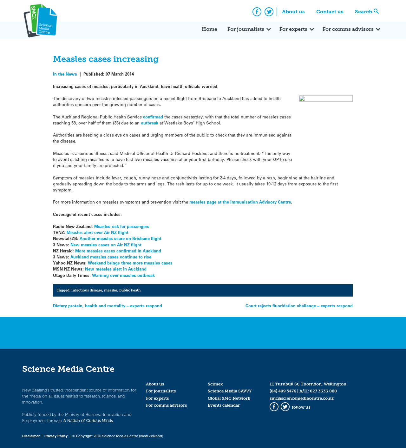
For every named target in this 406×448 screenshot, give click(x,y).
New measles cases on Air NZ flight (105, 244)
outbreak (150, 122)
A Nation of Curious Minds (88, 420)
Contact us (330, 12)
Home (209, 29)
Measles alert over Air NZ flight (97, 232)
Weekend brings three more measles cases (130, 262)
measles (110, 290)
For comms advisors (348, 29)
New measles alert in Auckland (116, 268)
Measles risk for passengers (121, 226)
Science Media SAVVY (230, 391)
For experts (293, 29)
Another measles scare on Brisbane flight (119, 238)
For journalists (245, 29)
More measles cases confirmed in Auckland (118, 250)
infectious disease (86, 290)
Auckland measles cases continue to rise (110, 256)
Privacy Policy (56, 435)
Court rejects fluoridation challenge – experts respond (299, 305)
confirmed (153, 116)
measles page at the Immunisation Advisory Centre (239, 201)
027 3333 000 (323, 391)
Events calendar (224, 405)
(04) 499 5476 (283, 391)
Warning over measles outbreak (123, 275)
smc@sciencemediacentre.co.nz (302, 398)
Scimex (215, 384)
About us (293, 12)
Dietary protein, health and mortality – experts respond (107, 305)
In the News (65, 74)
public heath (130, 290)
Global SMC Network (229, 398)
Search (363, 12)
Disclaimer (31, 435)
